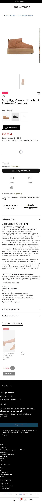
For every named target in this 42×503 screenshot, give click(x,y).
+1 (24, 117)
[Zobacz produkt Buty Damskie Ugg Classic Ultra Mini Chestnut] (12, 368)
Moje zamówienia (6, 486)
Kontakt (3, 476)
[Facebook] (1, 404)
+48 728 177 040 (11, 206)
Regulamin (4, 456)
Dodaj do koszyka (22, 171)
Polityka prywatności (7, 454)
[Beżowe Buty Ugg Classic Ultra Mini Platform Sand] (6, 117)
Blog (1, 470)
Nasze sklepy (4, 472)
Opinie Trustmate (6, 474)
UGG (3, 96)
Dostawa (3, 452)
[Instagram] (5, 404)
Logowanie (4, 484)
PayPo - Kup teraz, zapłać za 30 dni (12, 450)
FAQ (1, 461)
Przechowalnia (5, 488)
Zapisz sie (19, 425)
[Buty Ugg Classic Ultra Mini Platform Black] (15, 117)
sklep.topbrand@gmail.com (10, 399)
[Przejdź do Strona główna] (2, 15)
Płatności (3, 448)
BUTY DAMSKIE (11, 15)
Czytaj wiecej (7, 435)
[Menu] (31, 500)
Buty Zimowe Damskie (25, 15)
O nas (2, 468)
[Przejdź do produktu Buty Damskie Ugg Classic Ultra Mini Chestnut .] (9, 341)
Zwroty (2, 458)
